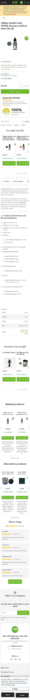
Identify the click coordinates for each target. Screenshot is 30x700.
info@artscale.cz (16, 646)
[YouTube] (19, 659)
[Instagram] (15, 659)
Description (6, 181)
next (28, 428)
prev (1, 428)
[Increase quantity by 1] (26, 86)
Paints (26, 317)
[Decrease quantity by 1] (21, 86)
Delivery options (7, 78)
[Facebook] (11, 659)
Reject (8, 695)
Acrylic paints (26, 332)
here (13, 685)
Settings (15, 689)
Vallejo (27, 121)
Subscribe (23, 613)
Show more (15, 582)
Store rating (15, 521)
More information (5, 69)
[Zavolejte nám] (21, 2)
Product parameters (18, 181)
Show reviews (14, 114)
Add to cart (15, 91)
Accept (22, 695)
